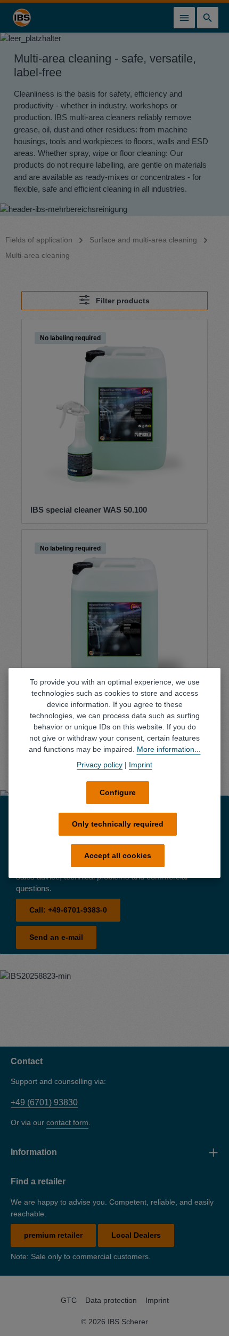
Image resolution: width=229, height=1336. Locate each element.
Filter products (122, 300)
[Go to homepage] (22, 17)
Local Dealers (136, 1235)
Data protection (111, 1300)
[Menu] (184, 17)
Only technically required (117, 824)
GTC (69, 1300)
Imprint (157, 1300)
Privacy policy (99, 764)
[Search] (207, 17)
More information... (169, 749)
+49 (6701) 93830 (44, 1102)
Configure (118, 792)
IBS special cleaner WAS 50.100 (88, 510)
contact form (67, 1122)
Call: (68, 910)
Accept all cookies (117, 855)
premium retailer (53, 1235)
